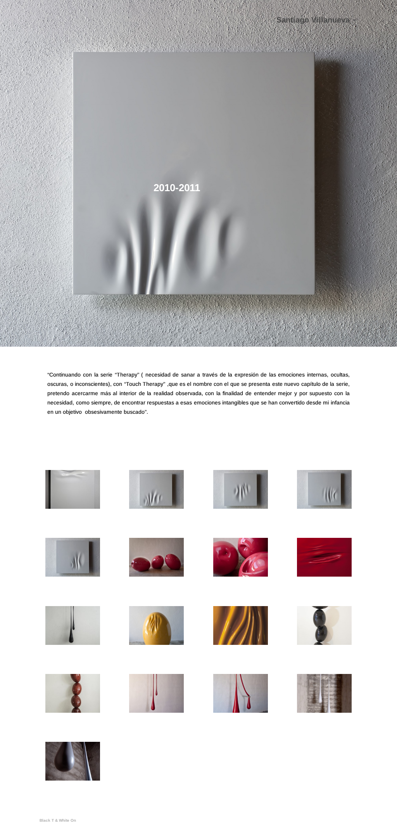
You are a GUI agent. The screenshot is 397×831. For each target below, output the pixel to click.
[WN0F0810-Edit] (156, 711)
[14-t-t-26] (156, 643)
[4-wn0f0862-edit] (240, 575)
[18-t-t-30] (324, 643)
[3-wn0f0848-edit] (156, 575)
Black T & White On (58, 820)
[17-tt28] (72, 507)
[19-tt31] (72, 711)
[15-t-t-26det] (240, 643)
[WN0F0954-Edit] (72, 575)
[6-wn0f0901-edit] (324, 575)
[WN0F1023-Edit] (324, 711)
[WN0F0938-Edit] (324, 507)
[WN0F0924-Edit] (156, 507)
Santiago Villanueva (313, 20)
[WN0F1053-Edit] (72, 779)
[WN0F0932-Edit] (240, 507)
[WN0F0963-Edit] (240, 711)
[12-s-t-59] (72, 643)
